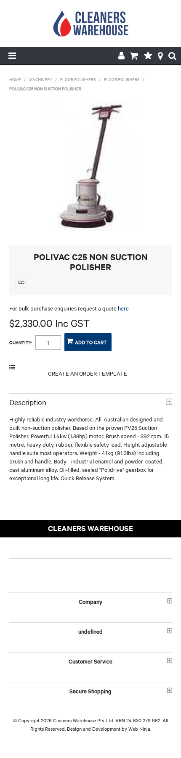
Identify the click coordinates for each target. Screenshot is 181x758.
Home (15, 79)
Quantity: (20, 342)
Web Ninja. (139, 728)
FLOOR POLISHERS (78, 79)
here (123, 308)
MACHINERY (40, 79)
